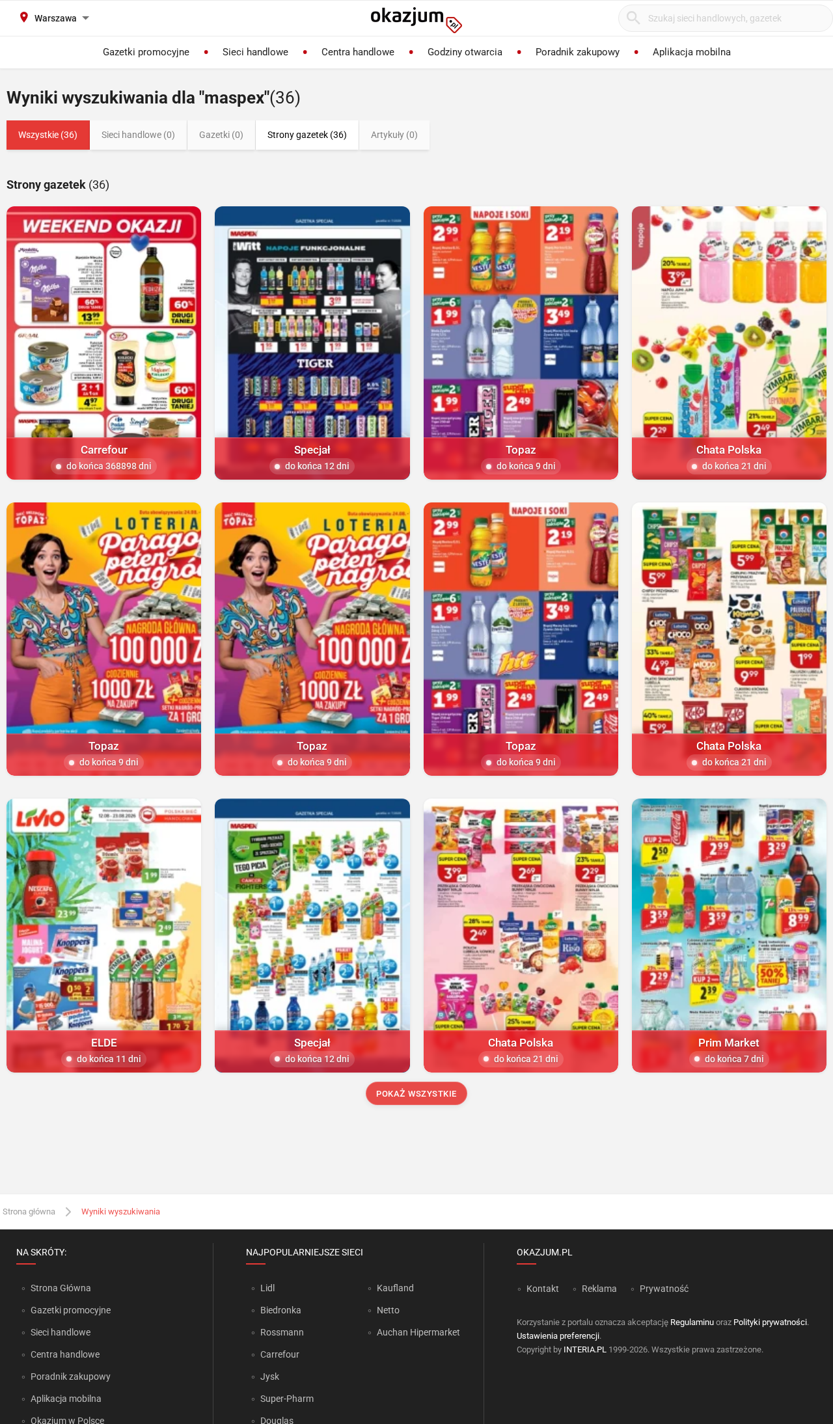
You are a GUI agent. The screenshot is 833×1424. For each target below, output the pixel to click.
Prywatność (664, 1288)
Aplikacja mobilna (66, 1398)
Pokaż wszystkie (416, 1094)
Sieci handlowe (60, 1332)
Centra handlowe (65, 1354)
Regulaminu (692, 1322)
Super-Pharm (287, 1398)
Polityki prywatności (770, 1322)
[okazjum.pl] (416, 20)
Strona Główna (61, 1288)
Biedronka (280, 1310)
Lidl (267, 1288)
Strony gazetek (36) (307, 135)
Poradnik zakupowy (71, 1376)
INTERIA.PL (585, 1349)
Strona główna (29, 1211)
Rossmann (282, 1332)
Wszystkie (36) (47, 135)
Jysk (269, 1376)
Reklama (599, 1288)
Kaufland (395, 1288)
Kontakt (542, 1288)
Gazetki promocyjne (71, 1310)
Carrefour (279, 1354)
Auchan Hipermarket (418, 1332)
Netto (388, 1310)
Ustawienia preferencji (558, 1336)
